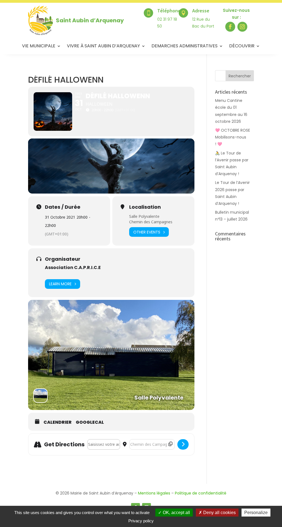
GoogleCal (90, 422)
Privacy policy (141, 520)
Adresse (200, 10)
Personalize (256, 512)
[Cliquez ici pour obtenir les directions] (183, 444)
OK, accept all (176, 512)
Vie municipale (38, 46)
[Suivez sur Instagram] (242, 27)
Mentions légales (154, 493)
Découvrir (241, 46)
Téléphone (169, 10)
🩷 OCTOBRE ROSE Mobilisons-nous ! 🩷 (232, 137)
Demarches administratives (184, 46)
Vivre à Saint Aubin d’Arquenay (103, 46)
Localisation (145, 207)
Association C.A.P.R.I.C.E (73, 267)
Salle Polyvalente (144, 216)
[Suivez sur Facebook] (230, 27)
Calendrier (58, 422)
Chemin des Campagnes (150, 221)
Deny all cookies (219, 512)
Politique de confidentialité (200, 493)
